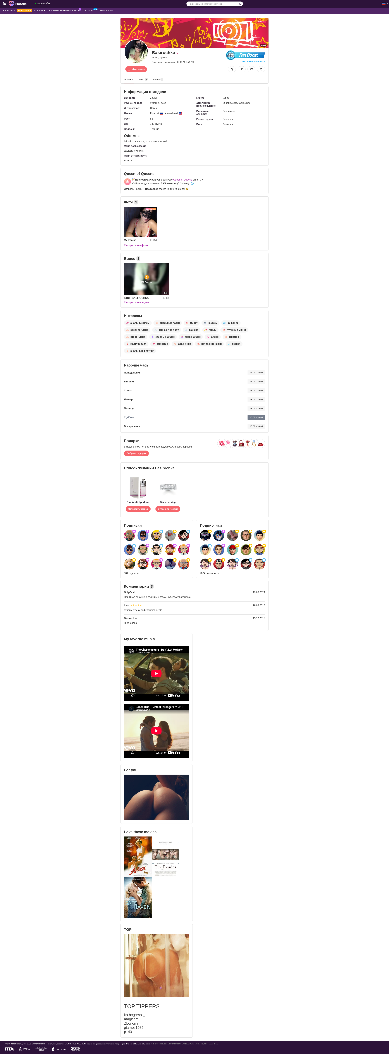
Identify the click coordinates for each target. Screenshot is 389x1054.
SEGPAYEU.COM (79, 1044)
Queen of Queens (182, 179)
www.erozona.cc (38, 1044)
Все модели (9, 11)
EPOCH (68, 1044)
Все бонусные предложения (64, 11)
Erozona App (106, 11)
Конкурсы (88, 11)
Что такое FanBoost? (253, 61)
